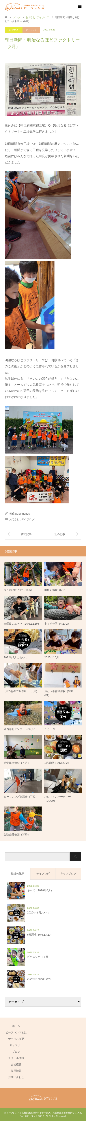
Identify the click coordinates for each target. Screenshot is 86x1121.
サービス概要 (16, 1038)
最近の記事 (17, 873)
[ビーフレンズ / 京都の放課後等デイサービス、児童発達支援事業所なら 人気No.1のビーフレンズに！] (24, 6)
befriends (24, 513)
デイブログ (31, 29)
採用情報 (16, 1070)
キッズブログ (68, 873)
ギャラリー (16, 1045)
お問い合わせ (16, 1077)
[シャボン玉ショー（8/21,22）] (24, 534)
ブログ (16, 1051)
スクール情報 (16, 1058)
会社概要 (16, 1064)
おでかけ (13, 29)
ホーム (16, 1026)
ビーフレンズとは (16, 1032)
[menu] (79, 6)
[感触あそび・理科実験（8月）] (62, 534)
